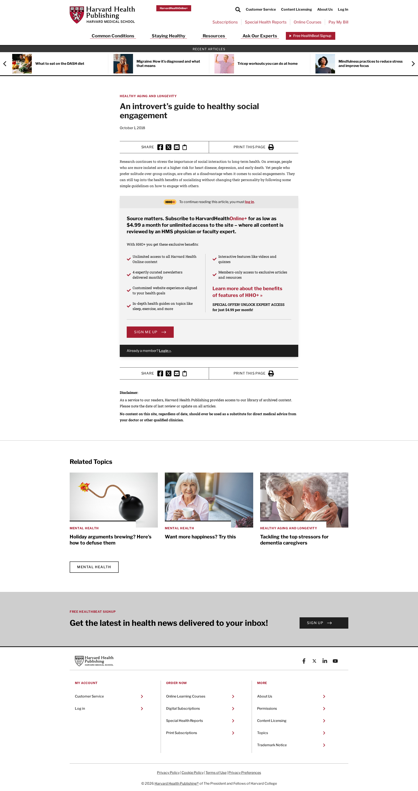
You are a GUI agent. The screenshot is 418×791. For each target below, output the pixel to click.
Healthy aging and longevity (148, 96)
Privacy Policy (168, 772)
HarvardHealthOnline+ (174, 8)
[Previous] (7, 63)
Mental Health (94, 567)
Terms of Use (216, 772)
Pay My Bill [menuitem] (338, 22)
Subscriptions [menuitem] (225, 22)
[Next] (411, 63)
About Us (325, 9)
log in (249, 202)
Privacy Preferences (244, 772)
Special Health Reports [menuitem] (266, 22)
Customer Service (261, 9)
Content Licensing (296, 9)
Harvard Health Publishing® (177, 783)
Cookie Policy (193, 772)
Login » (165, 351)
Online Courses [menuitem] (307, 22)
